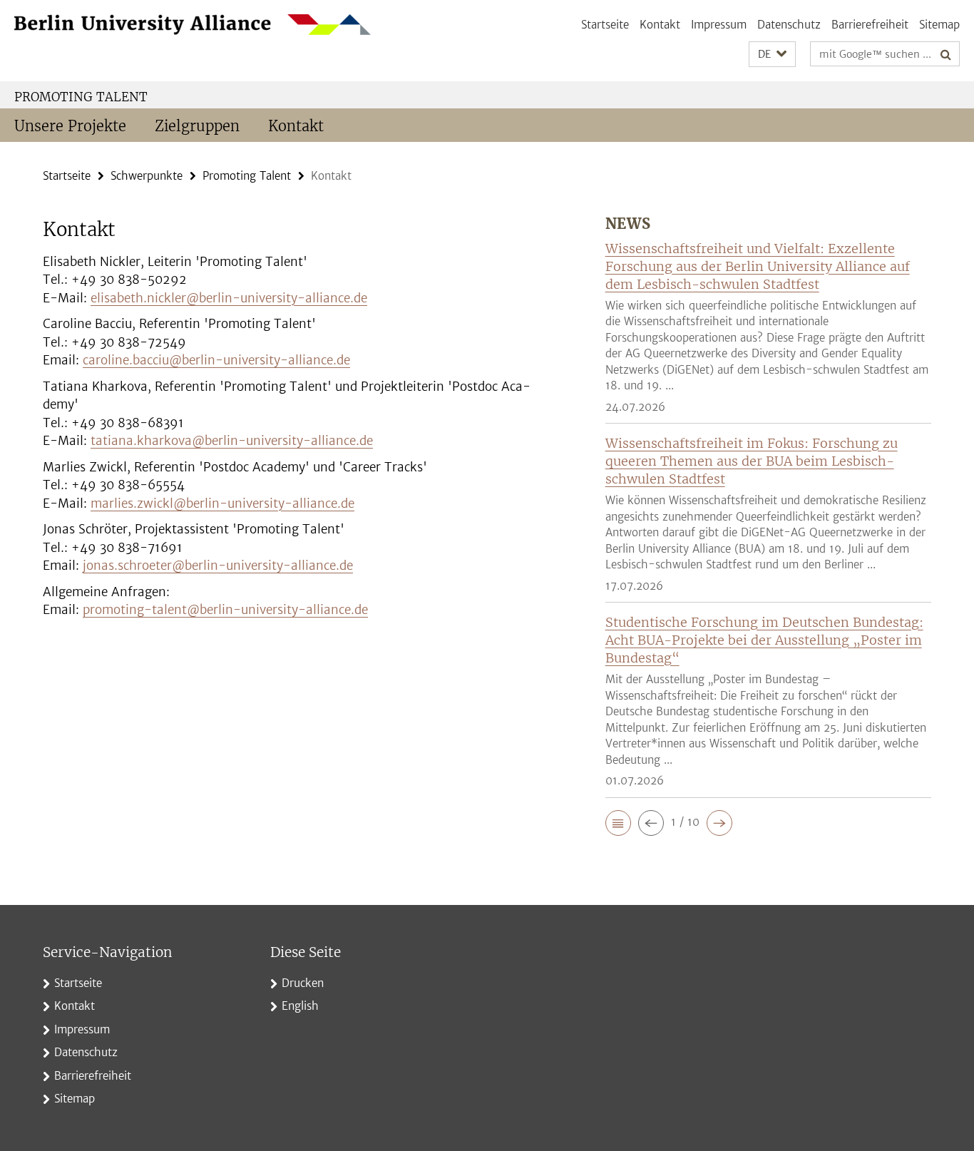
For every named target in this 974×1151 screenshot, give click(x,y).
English (300, 1006)
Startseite (605, 24)
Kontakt (660, 24)
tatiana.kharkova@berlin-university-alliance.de (232, 441)
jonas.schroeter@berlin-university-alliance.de (218, 565)
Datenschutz (789, 24)
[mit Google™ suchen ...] (946, 54)
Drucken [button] (303, 983)
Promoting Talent (81, 97)
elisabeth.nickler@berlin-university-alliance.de (229, 298)
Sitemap (939, 24)
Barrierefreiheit (869, 24)
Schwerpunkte (147, 176)
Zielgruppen (197, 126)
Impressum (719, 24)
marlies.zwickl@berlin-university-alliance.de (222, 503)
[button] (772, 54)
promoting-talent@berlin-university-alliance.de (225, 610)
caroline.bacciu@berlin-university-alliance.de (216, 360)
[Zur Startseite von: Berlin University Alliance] (192, 24)
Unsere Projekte (70, 126)
